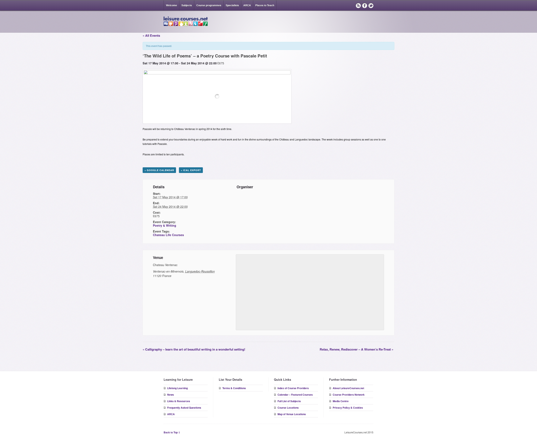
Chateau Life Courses (168, 235)
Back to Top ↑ (172, 432)
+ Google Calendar (159, 170)
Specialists (232, 5)
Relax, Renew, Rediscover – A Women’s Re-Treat (356, 349)
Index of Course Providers (293, 388)
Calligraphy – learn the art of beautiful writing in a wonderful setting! (194, 349)
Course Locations (288, 407)
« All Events (151, 35)
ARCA (247, 5)
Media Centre (341, 401)
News (170, 394)
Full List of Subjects (289, 401)
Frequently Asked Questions (184, 407)
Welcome (171, 5)
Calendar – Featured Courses (295, 394)
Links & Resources (178, 401)
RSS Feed (358, 5)
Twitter (370, 5)
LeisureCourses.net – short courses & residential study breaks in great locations (186, 21)
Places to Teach (264, 5)
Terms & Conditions (234, 388)
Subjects (186, 5)
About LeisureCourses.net (348, 388)
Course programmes (208, 5)
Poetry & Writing (164, 225)
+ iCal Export (191, 170)
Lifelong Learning (177, 388)
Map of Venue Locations (292, 414)
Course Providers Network (349, 394)
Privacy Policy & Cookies (348, 407)
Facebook (364, 5)
